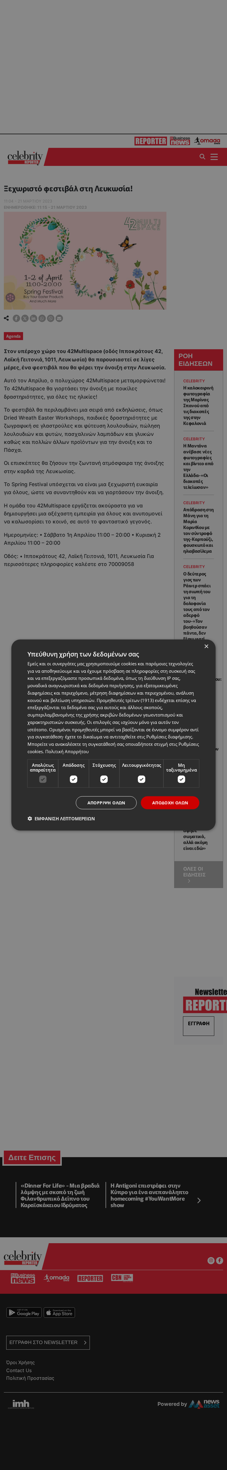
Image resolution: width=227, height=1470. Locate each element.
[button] (61, 818)
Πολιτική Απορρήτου (67, 751)
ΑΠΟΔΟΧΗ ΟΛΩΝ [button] (170, 802)
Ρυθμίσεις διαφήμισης (169, 737)
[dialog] (113, 735)
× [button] (206, 646)
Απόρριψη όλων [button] (106, 802)
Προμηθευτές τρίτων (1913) (125, 700)
